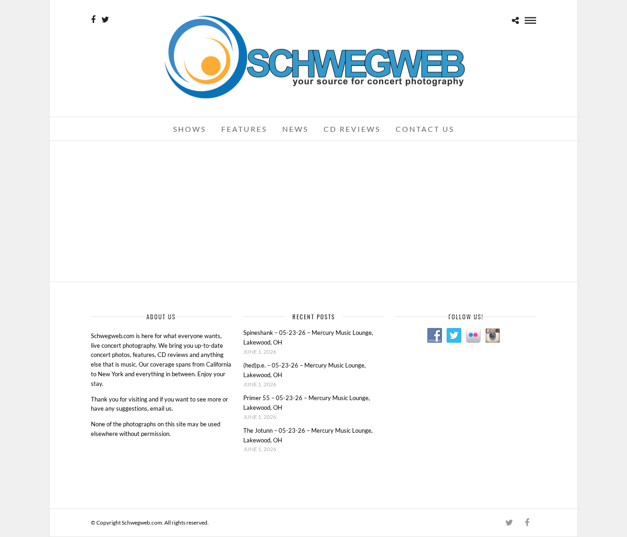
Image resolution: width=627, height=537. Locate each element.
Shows (189, 128)
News (295, 128)
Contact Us (425, 128)
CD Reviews (352, 128)
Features (244, 128)
